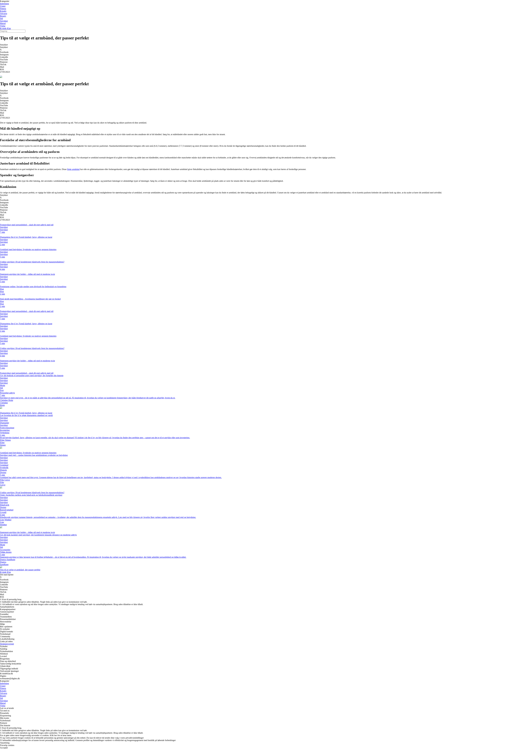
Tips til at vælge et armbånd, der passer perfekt (20, 570)
